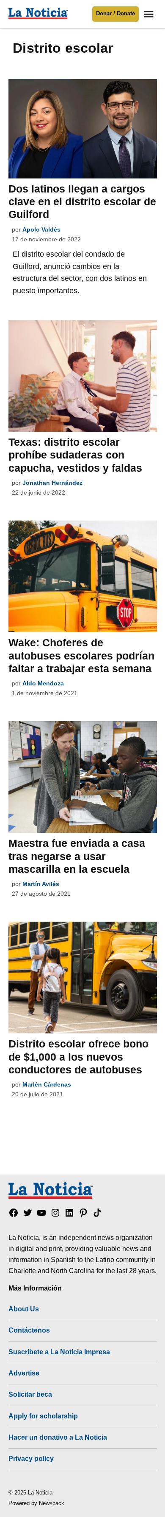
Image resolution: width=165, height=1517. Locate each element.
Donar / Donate (115, 14)
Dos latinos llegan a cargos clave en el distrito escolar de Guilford (82, 201)
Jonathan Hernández (52, 482)
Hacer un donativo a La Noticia (57, 1437)
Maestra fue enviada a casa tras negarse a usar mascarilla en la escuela (76, 856)
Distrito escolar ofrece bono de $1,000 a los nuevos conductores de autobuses (78, 1056)
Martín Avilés (40, 883)
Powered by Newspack (36, 1503)
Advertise (23, 1373)
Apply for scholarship (43, 1416)
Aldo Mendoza (43, 683)
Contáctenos (29, 1330)
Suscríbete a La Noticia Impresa (59, 1352)
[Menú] (150, 14)
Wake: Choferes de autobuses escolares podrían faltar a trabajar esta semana (81, 655)
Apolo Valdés (41, 229)
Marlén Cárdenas (46, 1084)
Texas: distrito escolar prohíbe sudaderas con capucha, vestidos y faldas (75, 454)
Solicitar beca (30, 1394)
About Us (23, 1309)
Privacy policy (31, 1458)
